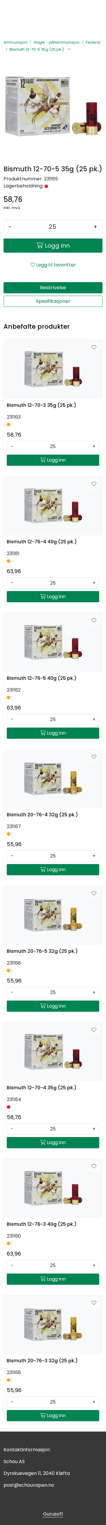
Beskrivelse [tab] (53, 287)
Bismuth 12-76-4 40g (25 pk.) (42, 541)
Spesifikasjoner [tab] (53, 301)
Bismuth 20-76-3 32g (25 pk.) (42, 1360)
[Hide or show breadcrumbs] (69, 49)
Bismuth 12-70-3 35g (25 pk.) (41, 405)
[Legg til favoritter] (94, 347)
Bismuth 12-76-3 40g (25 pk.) (42, 1224)
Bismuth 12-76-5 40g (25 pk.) (42, 678)
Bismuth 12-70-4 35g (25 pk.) (42, 1087)
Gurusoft (53, 1514)
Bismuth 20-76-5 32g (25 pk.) (42, 951)
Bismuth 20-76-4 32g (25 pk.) (42, 814)
